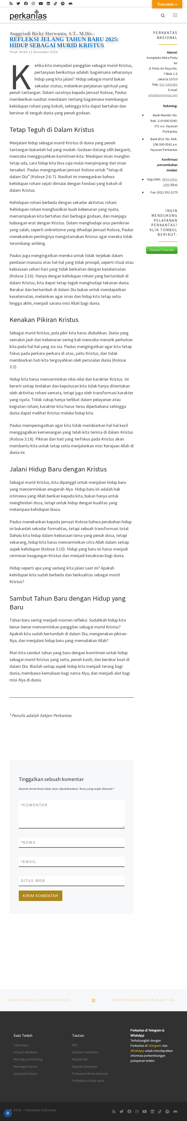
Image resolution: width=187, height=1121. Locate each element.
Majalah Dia (80, 1059)
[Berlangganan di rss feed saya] (11, 3)
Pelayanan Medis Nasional (90, 1074)
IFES (75, 1045)
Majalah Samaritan (84, 1067)
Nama (28, 842)
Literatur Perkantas (85, 1052)
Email (29, 862)
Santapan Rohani (25, 1074)
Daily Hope (21, 1045)
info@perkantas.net (163, 95)
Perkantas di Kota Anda (88, 1081)
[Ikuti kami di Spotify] (63, 3)
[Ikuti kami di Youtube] (41, 3)
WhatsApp (137, 1051)
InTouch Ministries (25, 1052)
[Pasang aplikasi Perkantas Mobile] (70, 3)
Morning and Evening (28, 1059)
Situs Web (33, 881)
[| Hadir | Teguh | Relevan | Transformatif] (28, 14)
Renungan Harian (25, 1067)
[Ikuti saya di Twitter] (18, 3)
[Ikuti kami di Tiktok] (55, 3)
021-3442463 (168, 84)
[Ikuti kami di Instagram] (33, 3)
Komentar (34, 805)
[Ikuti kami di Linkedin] (48, 3)
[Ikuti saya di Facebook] (26, 3)
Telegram (154, 1046)
